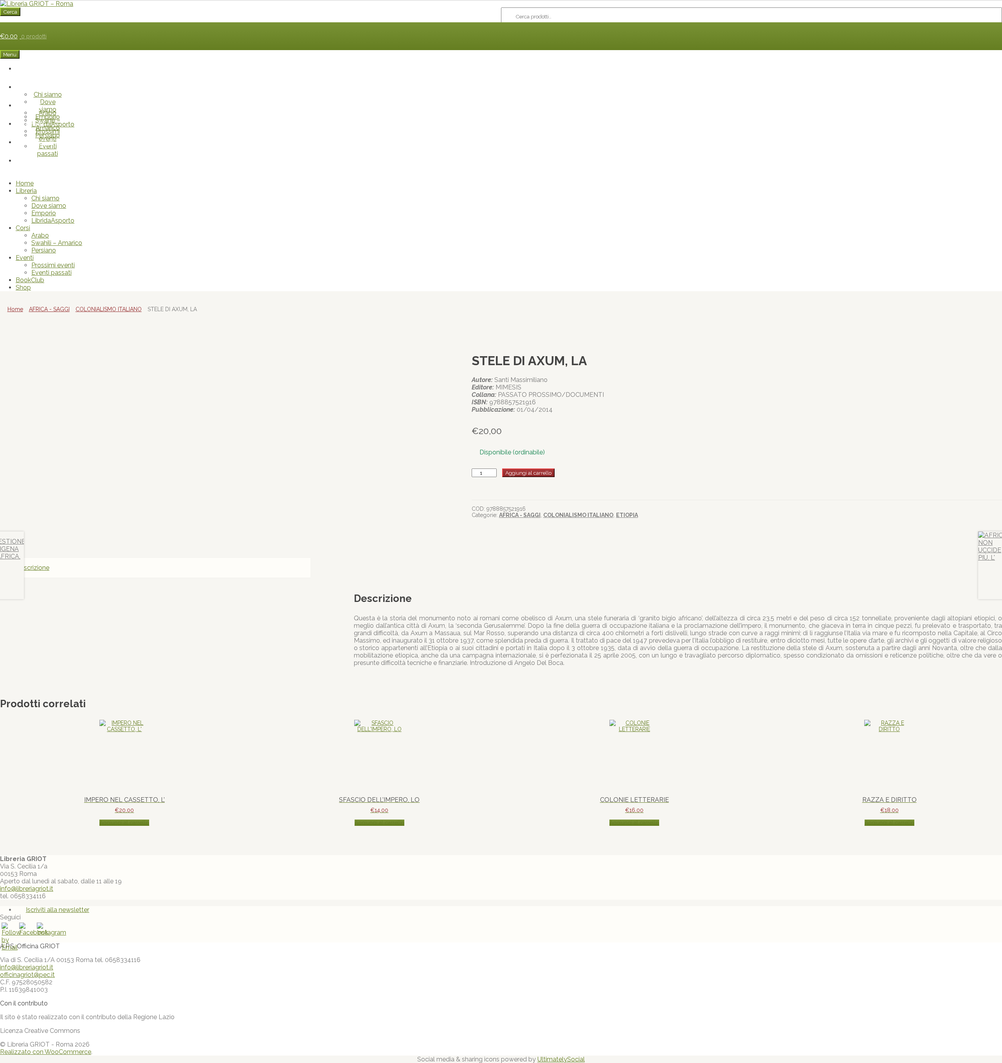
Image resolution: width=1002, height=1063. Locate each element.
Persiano (43, 250)
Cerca (10, 12)
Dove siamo (48, 205)
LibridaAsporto (52, 220)
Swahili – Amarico (56, 243)
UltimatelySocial (561, 1059)
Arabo (47, 113)
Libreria (34, 87)
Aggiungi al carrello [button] (124, 823)
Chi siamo (48, 94)
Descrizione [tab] (32, 567)
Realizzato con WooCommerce (45, 1052)
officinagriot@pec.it (27, 974)
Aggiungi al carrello (528, 473)
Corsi (34, 105)
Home (40, 68)
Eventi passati (47, 149)
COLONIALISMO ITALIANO (109, 309)
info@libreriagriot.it (26, 888)
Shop (39, 160)
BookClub (39, 142)
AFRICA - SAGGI (49, 309)
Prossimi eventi (48, 135)
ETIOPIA (627, 515)
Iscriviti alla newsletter (57, 909)
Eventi (34, 124)
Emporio (43, 213)
